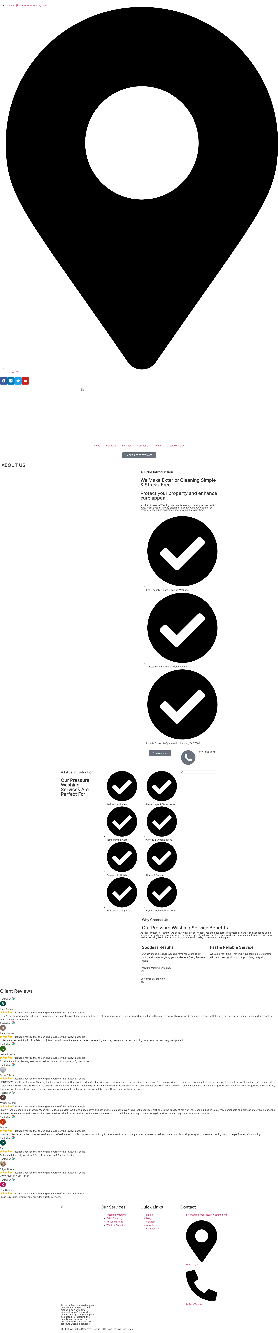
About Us (111, 445)
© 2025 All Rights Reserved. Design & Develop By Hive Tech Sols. (97, 1329)
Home (97, 445)
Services (126, 445)
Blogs (158, 445)
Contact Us (143, 445)
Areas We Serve (175, 445)
